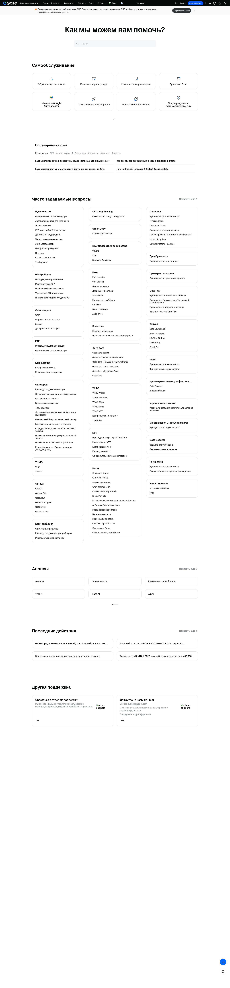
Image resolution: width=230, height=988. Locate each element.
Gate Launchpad (157, 333)
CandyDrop (155, 342)
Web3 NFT (97, 411)
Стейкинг (96, 304)
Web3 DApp (98, 402)
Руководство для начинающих (50, 346)
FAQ (152, 493)
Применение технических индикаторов (54, 442)
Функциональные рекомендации (51, 216)
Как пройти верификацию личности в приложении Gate (146, 160)
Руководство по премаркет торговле (167, 278)
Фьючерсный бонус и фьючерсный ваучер (55, 419)
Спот (37, 315)
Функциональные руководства (164, 369)
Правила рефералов (102, 331)
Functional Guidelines (159, 488)
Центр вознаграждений (46, 248)
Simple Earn (97, 295)
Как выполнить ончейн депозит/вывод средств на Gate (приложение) (72, 160)
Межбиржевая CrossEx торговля (169, 422)
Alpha (153, 359)
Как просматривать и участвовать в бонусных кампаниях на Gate (70, 169)
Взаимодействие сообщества (109, 246)
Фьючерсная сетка (101, 482)
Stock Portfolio (99, 496)
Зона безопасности (44, 244)
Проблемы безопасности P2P (49, 288)
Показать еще (187, 199)
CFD (37, 467)
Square (95, 251)
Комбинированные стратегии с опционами (170, 234)
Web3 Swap (98, 406)
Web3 (95, 388)
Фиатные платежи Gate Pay (163, 311)
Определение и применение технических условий (55, 429)
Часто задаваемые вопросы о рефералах (112, 335)
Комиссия (98, 326)
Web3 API (97, 420)
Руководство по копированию (49, 538)
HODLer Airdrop (157, 338)
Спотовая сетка (100, 477)
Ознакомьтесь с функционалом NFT (109, 456)
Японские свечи (43, 225)
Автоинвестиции (100, 286)
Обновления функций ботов (106, 532)
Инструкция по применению (49, 279)
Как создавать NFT (101, 442)
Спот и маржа (43, 310)
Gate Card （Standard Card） (106, 366)
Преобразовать (159, 256)
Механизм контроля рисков (48, 372)
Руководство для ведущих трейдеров (53, 533)
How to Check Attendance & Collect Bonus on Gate (143, 169)
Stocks (38, 324)
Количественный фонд (103, 300)
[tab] (41, 153)
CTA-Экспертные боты (103, 523)
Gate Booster (157, 440)
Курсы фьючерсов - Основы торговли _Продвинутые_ (53, 448)
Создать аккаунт (195, 3)
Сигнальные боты (101, 528)
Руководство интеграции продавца (167, 307)
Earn (95, 272)
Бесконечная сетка (101, 514)
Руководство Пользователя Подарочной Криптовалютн (169, 301)
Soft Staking (98, 281)
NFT (94, 432)
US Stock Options (158, 239)
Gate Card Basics (100, 352)
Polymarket (156, 461)
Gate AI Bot (40, 493)
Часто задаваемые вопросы (49, 239)
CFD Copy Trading (102, 211)
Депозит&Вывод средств (47, 234)
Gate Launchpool (157, 329)
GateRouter (40, 507)
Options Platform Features (162, 244)
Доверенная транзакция (47, 328)
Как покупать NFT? (101, 451)
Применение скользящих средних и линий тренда (55, 436)
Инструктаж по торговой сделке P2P (52, 297)
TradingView (41, 262)
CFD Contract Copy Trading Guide (108, 216)
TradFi (39, 462)
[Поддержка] (223, 971)
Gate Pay (155, 290)
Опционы (155, 211)
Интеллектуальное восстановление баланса (114, 500)
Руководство (43, 211)
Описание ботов (100, 473)
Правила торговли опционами (164, 230)
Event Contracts (159, 483)
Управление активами (162, 403)
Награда (39, 253)
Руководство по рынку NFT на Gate (109, 437)
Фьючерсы (41, 384)
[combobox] (115, 43)
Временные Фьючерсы (46, 403)
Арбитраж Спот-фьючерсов (106, 505)
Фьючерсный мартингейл (104, 491)
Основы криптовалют (45, 257)
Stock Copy (99, 228)
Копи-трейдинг (44, 524)
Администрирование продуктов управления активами (171, 409)
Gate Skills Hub (42, 511)
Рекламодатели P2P (45, 284)
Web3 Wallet (98, 393)
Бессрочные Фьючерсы (46, 398)
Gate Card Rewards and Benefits (107, 357)
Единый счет (42, 362)
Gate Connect (156, 386)
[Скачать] (223, 962)
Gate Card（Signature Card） (106, 371)
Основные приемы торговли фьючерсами (55, 394)
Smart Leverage (100, 309)
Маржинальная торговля (47, 319)
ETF (37, 341)
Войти (183, 3)
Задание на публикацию (161, 445)
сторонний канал (158, 390)
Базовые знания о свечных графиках (53, 424)
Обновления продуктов (46, 529)
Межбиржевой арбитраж (104, 510)
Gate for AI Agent (43, 502)
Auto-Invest (97, 314)
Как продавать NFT (101, 447)
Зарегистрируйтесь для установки (52, 221)
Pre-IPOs (154, 347)
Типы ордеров (42, 408)
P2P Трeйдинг (43, 274)
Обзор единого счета (45, 367)
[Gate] (10, 3)
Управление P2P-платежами (49, 293)
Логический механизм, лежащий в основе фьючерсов (55, 413)
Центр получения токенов (105, 416)
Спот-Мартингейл (101, 487)
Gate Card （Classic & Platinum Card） (110, 362)
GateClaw (40, 498)
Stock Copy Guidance (102, 233)
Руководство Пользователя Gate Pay (168, 295)
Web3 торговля (99, 397)
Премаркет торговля (162, 273)
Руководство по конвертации (164, 261)
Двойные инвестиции (102, 291)
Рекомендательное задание (163, 449)
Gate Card (98, 348)
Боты (95, 468)
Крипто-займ (98, 277)
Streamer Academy (101, 260)
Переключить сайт (182, 10)
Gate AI (39, 483)
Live (94, 255)
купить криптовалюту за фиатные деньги (169, 381)
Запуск (154, 324)
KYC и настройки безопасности (50, 230)
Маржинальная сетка (102, 519)
